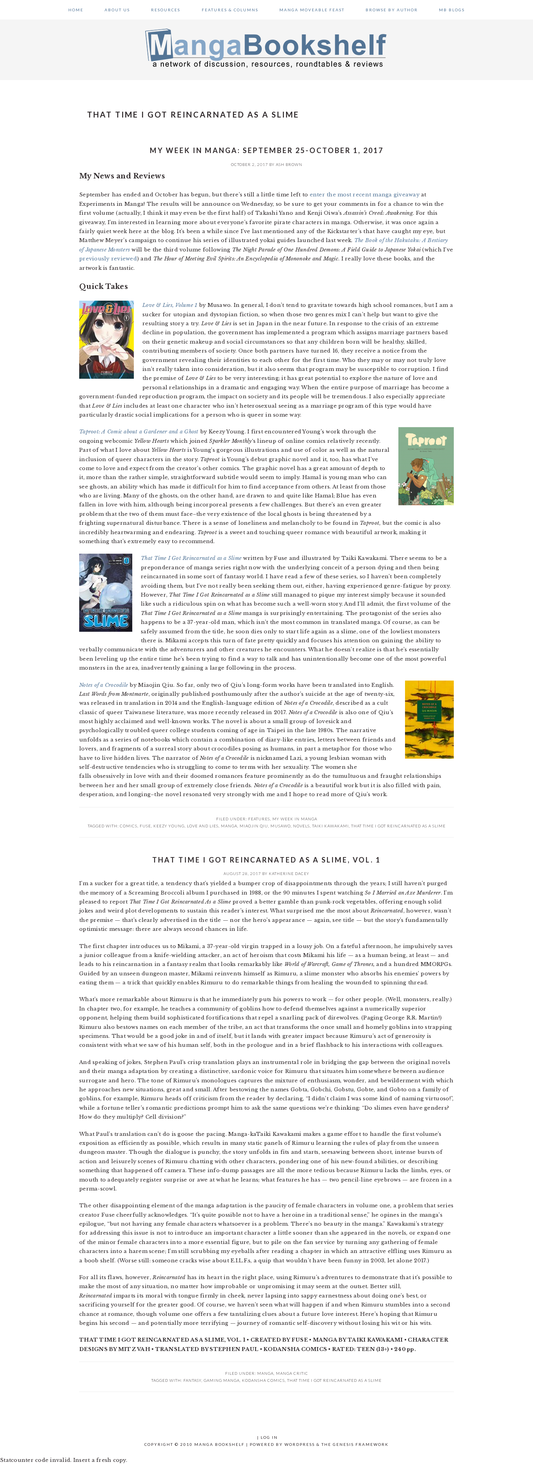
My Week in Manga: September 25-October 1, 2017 (267, 150)
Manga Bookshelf (266, 48)
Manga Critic (292, 1373)
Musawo (280, 825)
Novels (301, 825)
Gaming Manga (222, 1380)
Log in (269, 1437)
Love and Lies (203, 825)
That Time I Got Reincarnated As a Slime (398, 825)
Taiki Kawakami (330, 825)
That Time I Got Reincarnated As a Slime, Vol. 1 (266, 859)
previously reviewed (108, 258)
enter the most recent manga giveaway (364, 194)
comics (128, 825)
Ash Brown (289, 164)
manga (229, 825)
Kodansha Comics (263, 1380)
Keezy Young (169, 825)
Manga (265, 1373)
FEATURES (259, 818)
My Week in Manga (294, 818)
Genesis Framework (361, 1444)
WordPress (299, 1444)
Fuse (145, 825)
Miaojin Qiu (254, 825)
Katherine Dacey (289, 873)
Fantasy (192, 1380)
